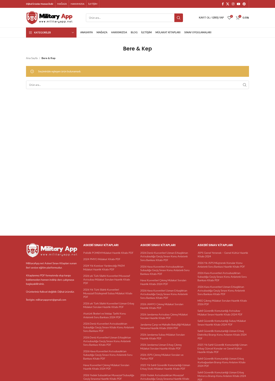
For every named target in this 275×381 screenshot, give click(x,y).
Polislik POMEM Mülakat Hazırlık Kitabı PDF (108, 252)
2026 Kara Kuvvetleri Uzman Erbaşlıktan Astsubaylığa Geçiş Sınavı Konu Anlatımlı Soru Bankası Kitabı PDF (221, 290)
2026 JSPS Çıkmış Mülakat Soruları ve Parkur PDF (162, 356)
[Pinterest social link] (244, 4)
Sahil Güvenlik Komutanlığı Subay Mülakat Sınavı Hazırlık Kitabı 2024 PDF (222, 322)
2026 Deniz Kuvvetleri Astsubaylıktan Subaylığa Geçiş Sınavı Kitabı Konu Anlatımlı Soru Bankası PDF (108, 327)
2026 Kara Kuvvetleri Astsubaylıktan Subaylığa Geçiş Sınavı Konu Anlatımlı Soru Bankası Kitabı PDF (222, 276)
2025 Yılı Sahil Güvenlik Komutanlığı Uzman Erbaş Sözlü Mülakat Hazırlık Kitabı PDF (165, 366)
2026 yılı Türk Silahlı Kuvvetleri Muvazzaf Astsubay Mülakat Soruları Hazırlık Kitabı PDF (106, 279)
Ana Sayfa (32, 58)
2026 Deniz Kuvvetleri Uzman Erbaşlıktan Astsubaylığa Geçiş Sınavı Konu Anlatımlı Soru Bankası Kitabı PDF (107, 341)
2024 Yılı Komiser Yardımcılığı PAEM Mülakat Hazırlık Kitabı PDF (104, 267)
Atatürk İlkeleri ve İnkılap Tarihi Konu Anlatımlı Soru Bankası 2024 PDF (104, 315)
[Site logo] (49, 17)
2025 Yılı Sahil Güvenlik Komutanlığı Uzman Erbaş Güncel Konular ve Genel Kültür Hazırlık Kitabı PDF (222, 348)
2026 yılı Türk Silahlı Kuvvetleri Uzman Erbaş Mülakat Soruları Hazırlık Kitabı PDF (108, 305)
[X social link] (227, 4)
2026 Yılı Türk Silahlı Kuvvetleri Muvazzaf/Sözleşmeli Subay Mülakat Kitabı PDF (107, 293)
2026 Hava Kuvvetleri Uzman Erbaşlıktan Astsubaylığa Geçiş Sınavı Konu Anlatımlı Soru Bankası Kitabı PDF (164, 294)
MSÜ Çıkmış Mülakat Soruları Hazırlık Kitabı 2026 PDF (222, 302)
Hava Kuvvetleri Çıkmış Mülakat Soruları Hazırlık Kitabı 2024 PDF (106, 366)
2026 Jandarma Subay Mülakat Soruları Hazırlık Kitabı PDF (162, 336)
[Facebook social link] (223, 4)
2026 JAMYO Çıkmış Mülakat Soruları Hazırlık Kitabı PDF (161, 306)
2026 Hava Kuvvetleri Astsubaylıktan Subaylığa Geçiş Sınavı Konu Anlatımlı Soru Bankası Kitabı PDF (107, 355)
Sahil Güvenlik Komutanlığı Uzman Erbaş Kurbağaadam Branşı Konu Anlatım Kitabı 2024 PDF (221, 362)
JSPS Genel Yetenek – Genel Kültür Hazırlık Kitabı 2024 (223, 254)
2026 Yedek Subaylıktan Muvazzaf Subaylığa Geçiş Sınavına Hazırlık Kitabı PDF (108, 377)
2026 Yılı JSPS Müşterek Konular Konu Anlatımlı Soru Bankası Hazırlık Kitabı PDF (221, 264)
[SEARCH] (178, 17)
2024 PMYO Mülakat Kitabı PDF (101, 259)
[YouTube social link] (238, 4)
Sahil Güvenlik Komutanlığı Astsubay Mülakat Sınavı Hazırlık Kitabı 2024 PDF (220, 312)
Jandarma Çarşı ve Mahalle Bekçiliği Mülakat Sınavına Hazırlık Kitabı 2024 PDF (165, 326)
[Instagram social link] (233, 4)
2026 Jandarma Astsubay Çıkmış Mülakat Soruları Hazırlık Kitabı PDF (164, 316)
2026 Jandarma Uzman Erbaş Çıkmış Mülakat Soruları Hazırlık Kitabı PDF (161, 346)
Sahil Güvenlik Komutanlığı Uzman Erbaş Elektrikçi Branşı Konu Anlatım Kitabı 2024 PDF (222, 334)
